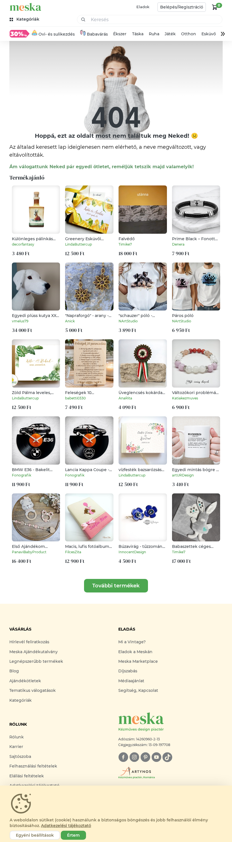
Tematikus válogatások (32, 690)
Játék (170, 33)
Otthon (188, 33)
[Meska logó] (25, 7)
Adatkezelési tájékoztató (66, 825)
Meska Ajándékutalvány (33, 651)
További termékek (115, 586)
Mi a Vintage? (132, 641)
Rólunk (16, 737)
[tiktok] (167, 757)
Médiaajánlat (131, 680)
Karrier (16, 746)
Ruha (154, 33)
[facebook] (123, 757)
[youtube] (156, 757)
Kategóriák (20, 700)
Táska (137, 33)
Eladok (142, 7)
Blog (14, 670)
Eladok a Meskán (135, 651)
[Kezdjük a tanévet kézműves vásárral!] (19, 33)
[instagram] (134, 757)
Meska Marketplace (138, 661)
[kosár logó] (214, 7)
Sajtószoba (20, 756)
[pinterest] (145, 757)
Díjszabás (127, 670)
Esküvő (208, 33)
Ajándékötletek (25, 680)
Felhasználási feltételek (33, 766)
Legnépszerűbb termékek (36, 661)
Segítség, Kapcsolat (138, 690)
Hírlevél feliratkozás (29, 641)
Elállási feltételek (26, 775)
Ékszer (120, 33)
